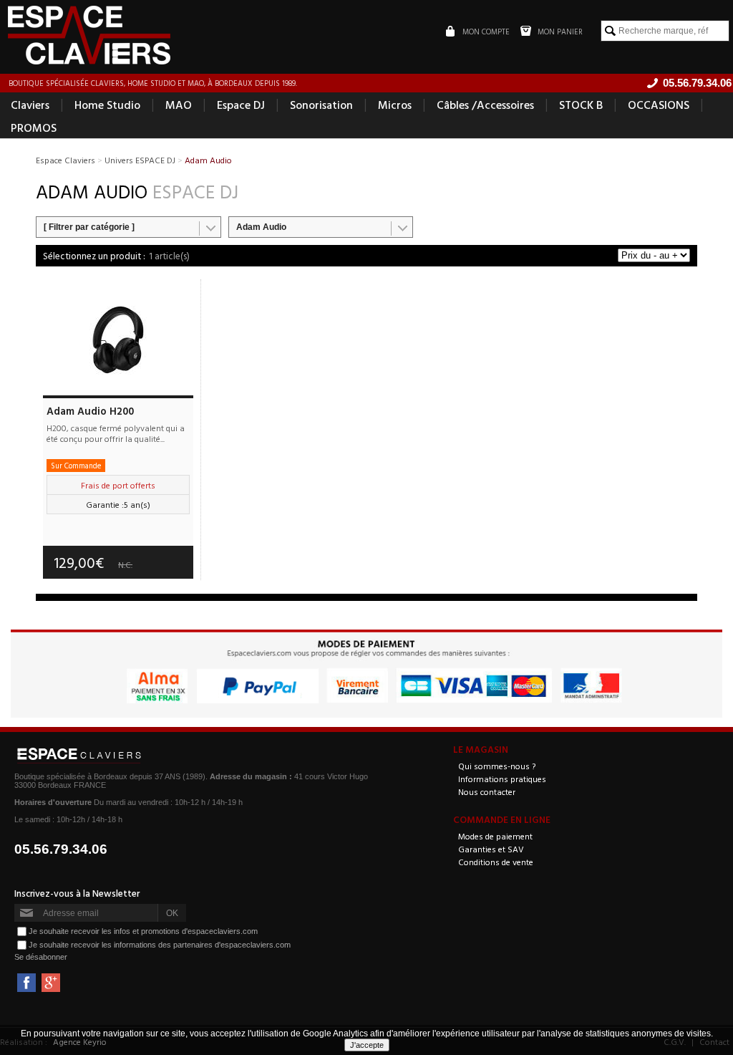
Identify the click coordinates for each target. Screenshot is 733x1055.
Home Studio (107, 104)
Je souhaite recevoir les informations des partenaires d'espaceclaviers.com (160, 944)
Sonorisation (321, 104)
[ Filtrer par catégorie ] (89, 227)
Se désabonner (40, 957)
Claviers (30, 104)
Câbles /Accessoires (485, 104)
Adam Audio (261, 227)
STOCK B (581, 104)
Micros (395, 104)
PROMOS (34, 127)
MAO (178, 104)
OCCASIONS (658, 104)
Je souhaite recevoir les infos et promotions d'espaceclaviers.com (143, 931)
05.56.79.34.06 (60, 849)
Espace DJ (241, 104)
